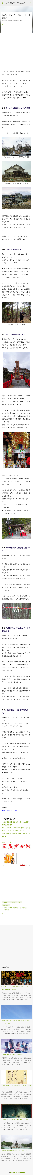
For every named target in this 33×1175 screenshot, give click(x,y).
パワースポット (13, 902)
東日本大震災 (6, 905)
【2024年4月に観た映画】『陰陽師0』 (12, 1054)
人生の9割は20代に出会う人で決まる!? (18, 3)
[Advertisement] (16, 48)
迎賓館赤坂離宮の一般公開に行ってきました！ (14, 1150)
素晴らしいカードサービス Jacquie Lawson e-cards (16, 1119)
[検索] (30, 3)
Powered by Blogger (17, 1172)
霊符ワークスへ (7, 842)
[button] (3, 24)
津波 (20, 902)
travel (5, 902)
